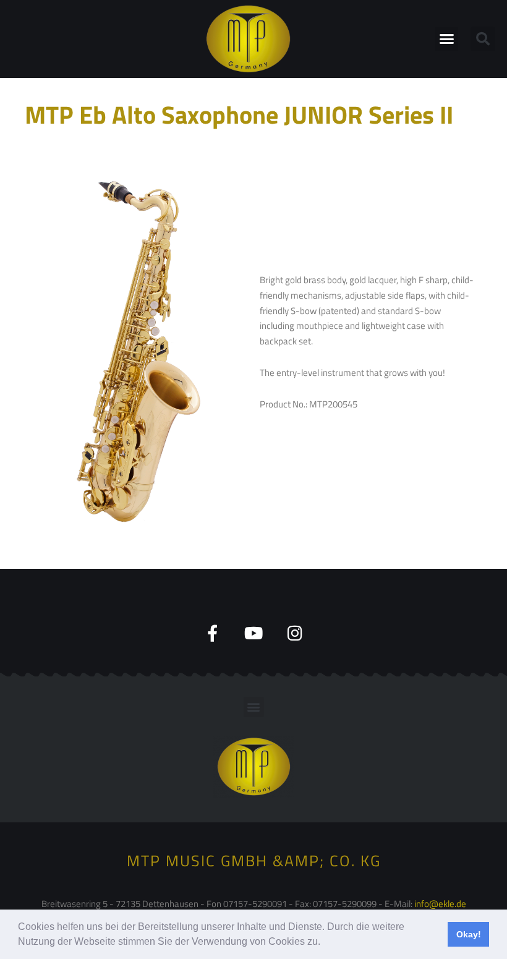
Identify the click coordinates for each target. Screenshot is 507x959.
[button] (324, 943)
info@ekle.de (440, 904)
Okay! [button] (468, 934)
